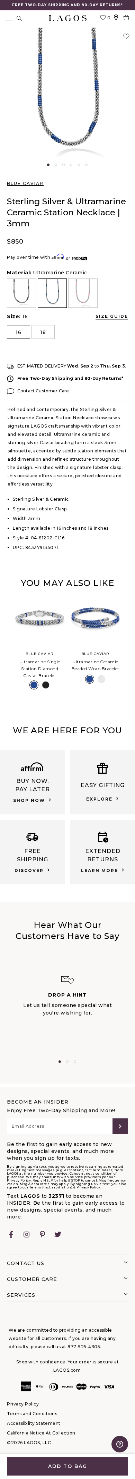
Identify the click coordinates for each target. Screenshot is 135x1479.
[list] (67, 293)
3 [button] (63, 165)
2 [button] (56, 165)
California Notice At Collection (41, 1433)
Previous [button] (6, 647)
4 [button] (71, 165)
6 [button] (86, 165)
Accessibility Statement (34, 1423)
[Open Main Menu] (8, 18)
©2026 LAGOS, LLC (29, 1442)
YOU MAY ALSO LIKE (67, 583)
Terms (35, 1187)
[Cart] (126, 18)
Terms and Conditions (32, 1413)
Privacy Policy (88, 1187)
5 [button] (79, 165)
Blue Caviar (25, 183)
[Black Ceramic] (46, 685)
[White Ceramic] (101, 679)
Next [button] (128, 647)
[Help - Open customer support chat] (119, 1444)
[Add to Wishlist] (126, 36)
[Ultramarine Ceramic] (34, 685)
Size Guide (112, 316)
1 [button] (48, 165)
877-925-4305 (84, 1346)
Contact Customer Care (43, 390)
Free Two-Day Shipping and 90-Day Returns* (70, 378)
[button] (67, 95)
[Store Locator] (116, 18)
